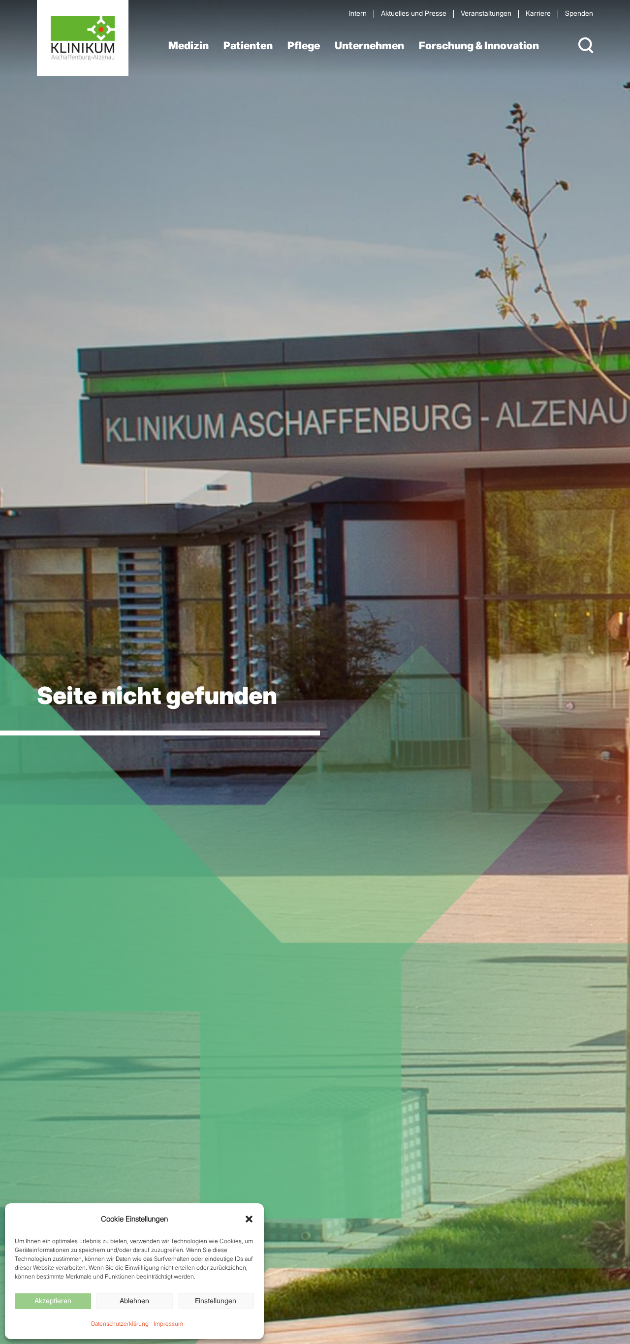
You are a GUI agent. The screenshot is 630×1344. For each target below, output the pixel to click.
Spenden (579, 13)
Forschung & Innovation (479, 45)
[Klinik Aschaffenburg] (82, 38)
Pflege (303, 45)
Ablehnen (134, 1300)
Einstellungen (215, 1300)
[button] (249, 1219)
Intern (358, 13)
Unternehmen (369, 45)
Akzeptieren (52, 1300)
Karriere (538, 13)
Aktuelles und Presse (413, 13)
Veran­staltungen (486, 13)
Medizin (188, 45)
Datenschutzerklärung (120, 1323)
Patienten (248, 45)
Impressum (168, 1323)
